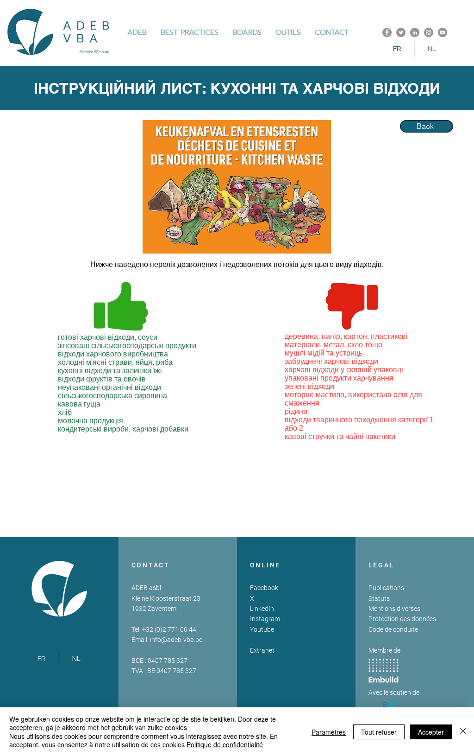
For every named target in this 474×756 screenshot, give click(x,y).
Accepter (431, 732)
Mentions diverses (394, 608)
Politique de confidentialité (225, 744)
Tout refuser (379, 732)
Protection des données (402, 619)
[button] (189, 32)
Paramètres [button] (329, 732)
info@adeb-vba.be (176, 639)
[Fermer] (462, 732)
